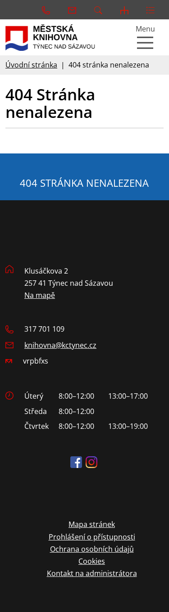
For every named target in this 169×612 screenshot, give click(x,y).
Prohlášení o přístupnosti (92, 537)
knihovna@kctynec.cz (60, 345)
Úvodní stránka (31, 65)
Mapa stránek (92, 524)
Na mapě (39, 295)
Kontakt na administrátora (92, 573)
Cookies (91, 561)
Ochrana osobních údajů (92, 549)
